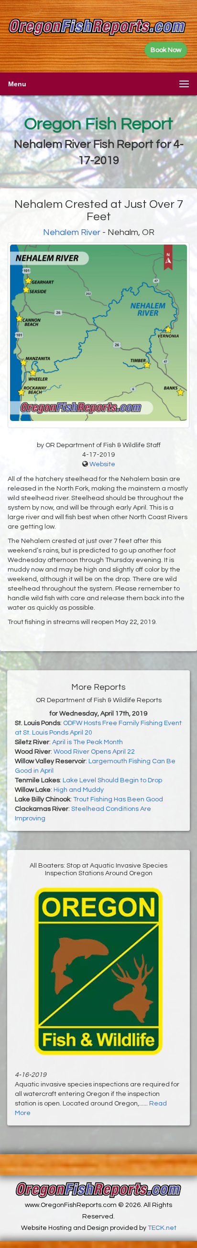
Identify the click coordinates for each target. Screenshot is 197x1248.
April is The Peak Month (87, 742)
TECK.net (162, 1228)
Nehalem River (71, 232)
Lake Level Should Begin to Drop (112, 780)
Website (102, 464)
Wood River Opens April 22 (94, 751)
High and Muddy (79, 790)
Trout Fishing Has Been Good (118, 799)
